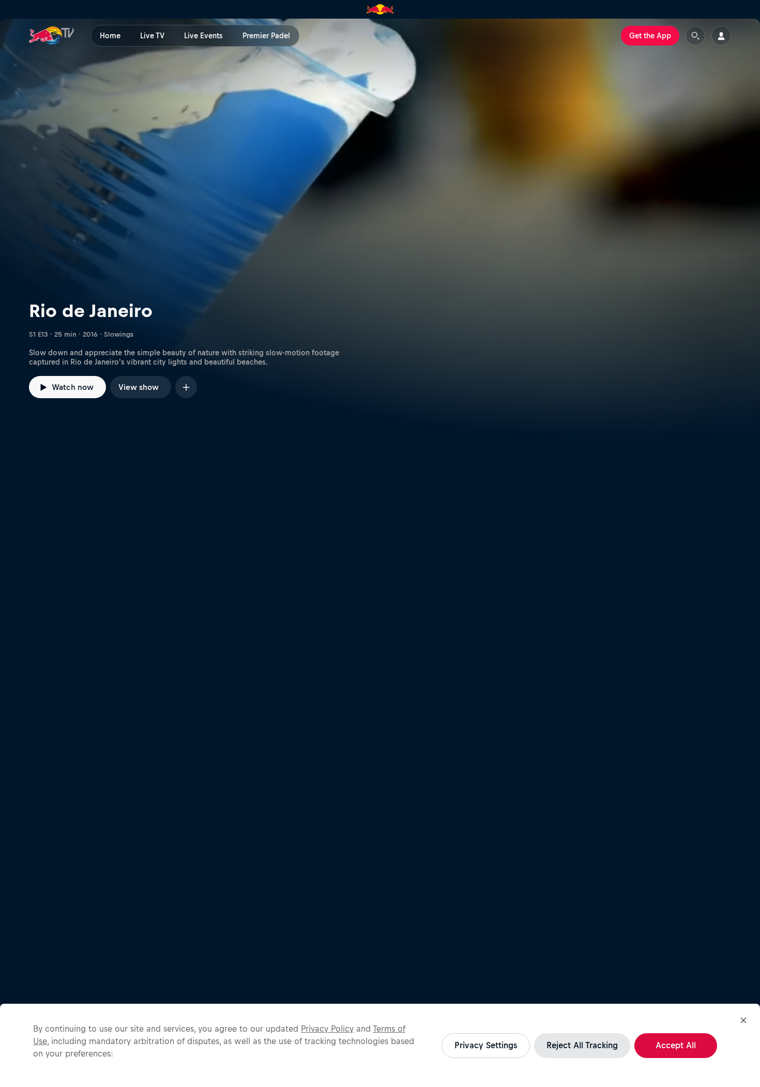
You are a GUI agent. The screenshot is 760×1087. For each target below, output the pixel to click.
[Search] (695, 36)
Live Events (203, 36)
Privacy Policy (327, 1028)
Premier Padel (266, 36)
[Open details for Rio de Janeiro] (380, 228)
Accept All (676, 1045)
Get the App (650, 36)
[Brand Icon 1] (380, 9)
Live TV (152, 36)
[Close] (743, 1020)
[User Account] (721, 36)
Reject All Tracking (582, 1045)
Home (110, 36)
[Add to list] (186, 387)
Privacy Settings (485, 1045)
